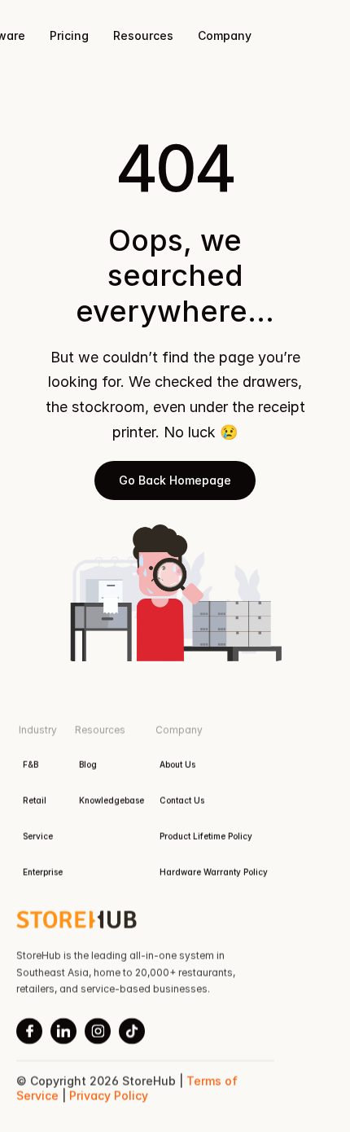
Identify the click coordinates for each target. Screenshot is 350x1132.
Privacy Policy (108, 1096)
